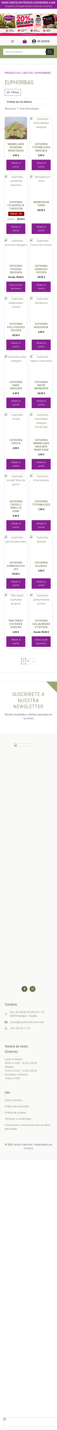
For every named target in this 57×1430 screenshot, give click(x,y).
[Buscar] (50, 52)
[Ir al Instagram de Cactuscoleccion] (32, 989)
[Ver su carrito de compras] (24, 41)
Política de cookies (15, 1112)
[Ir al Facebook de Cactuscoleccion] (24, 989)
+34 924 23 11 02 (20, 1028)
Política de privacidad (17, 1106)
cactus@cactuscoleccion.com (27, 1022)
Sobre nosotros (13, 1100)
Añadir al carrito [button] (15, 165)
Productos (12, 72)
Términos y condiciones (18, 1118)
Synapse (28, 1148)
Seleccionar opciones (15, 287)
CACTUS (27, 72)
